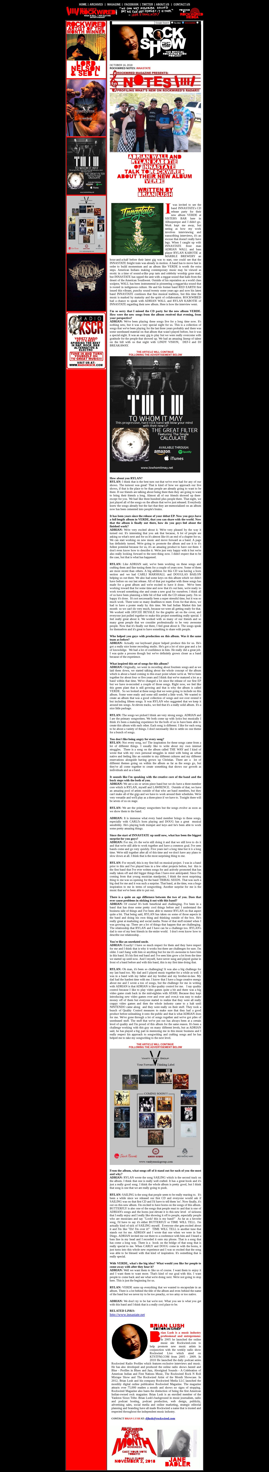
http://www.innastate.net (127, 1315)
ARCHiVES (96, 4)
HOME (83, 4)
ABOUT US (162, 4)
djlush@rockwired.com (160, 1418)
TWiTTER (147, 4)
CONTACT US (182, 4)
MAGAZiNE (114, 4)
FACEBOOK (131, 4)
